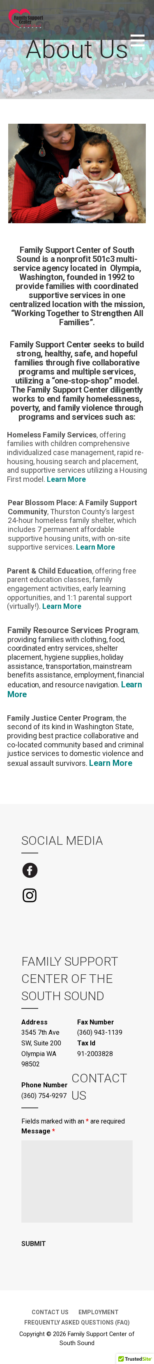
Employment (98, 1312)
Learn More (66, 479)
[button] (142, 45)
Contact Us (50, 1312)
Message (38, 1131)
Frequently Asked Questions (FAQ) (77, 1322)
